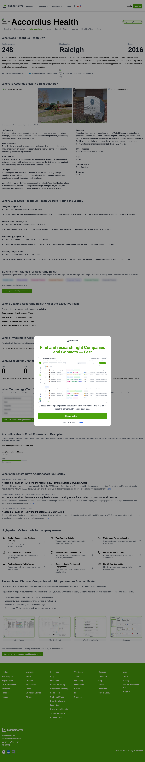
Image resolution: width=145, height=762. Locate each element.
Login (81, 422)
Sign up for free (71, 416)
